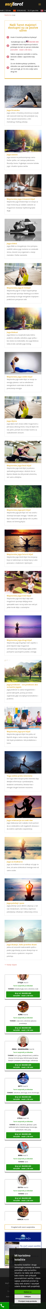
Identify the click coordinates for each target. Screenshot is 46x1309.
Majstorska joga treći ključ (19, 595)
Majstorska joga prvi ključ (18, 731)
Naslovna (8, 15)
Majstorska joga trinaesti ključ (21, 199)
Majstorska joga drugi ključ (19, 640)
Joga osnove (12, 154)
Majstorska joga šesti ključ (19, 465)
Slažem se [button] (27, 1292)
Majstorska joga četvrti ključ (20, 554)
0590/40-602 (21, 10)
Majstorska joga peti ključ (19, 510)
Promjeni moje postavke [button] (27, 1301)
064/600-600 (34, 42)
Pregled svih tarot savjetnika (23, 1227)
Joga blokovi (12, 332)
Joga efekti (12, 243)
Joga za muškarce (15, 862)
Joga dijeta (12, 421)
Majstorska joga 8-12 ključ (19, 288)
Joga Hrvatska (13, 110)
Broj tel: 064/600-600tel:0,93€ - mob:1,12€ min (23, 985)
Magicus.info (8, 1267)
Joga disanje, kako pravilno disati (22, 944)
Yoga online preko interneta (19, 776)
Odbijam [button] (27, 1296)
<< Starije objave (11, 965)
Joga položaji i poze (15, 903)
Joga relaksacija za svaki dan (20, 820)
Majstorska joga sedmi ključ (19, 377)
